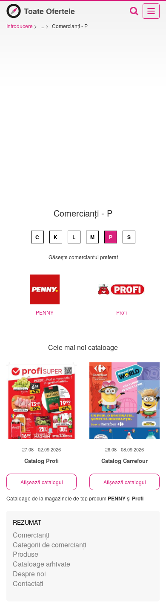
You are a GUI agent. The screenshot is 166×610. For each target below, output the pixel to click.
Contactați (28, 583)
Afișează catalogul (41, 482)
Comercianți (31, 535)
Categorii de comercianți (49, 544)
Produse (25, 554)
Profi (121, 312)
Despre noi (29, 573)
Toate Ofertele (49, 11)
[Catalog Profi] (41, 400)
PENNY (45, 312)
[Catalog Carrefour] (124, 400)
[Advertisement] (83, 121)
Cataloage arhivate (41, 564)
